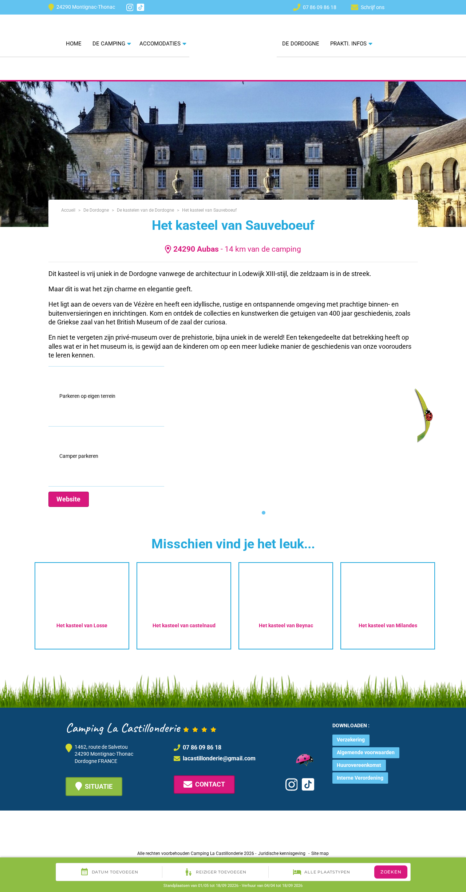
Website (68, 499)
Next (450, 604)
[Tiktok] (140, 7)
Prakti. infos (348, 43)
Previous (19, 604)
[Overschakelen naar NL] (400, 7)
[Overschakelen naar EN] (413, 7)
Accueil (68, 210)
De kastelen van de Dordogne (145, 210)
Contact (210, 784)
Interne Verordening (360, 778)
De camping (108, 43)
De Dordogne (300, 43)
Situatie (98, 786)
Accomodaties (160, 43)
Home (74, 43)
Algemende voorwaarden (366, 752)
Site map (320, 853)
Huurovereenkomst (359, 765)
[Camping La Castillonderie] (233, 32)
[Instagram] (130, 7)
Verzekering (351, 740)
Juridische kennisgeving (281, 853)
